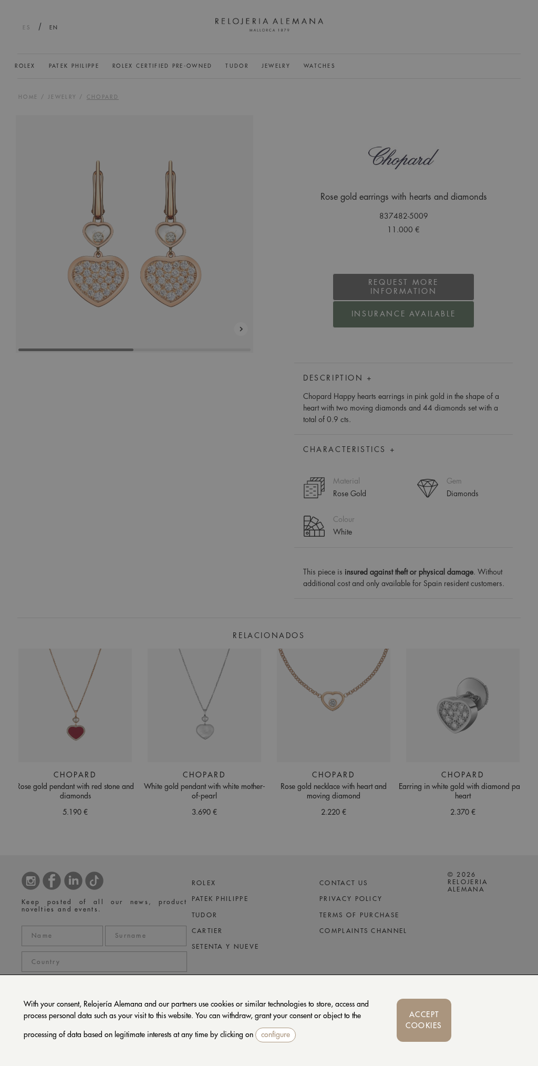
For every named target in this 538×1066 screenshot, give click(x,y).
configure (275, 1034)
